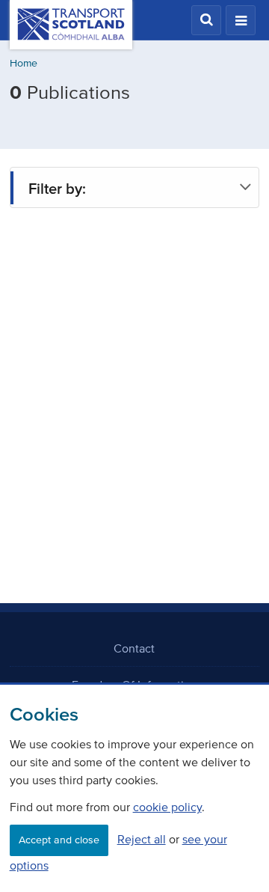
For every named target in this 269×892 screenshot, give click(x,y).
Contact (134, 648)
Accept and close (59, 840)
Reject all (141, 839)
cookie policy (167, 806)
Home (23, 63)
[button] (206, 20)
